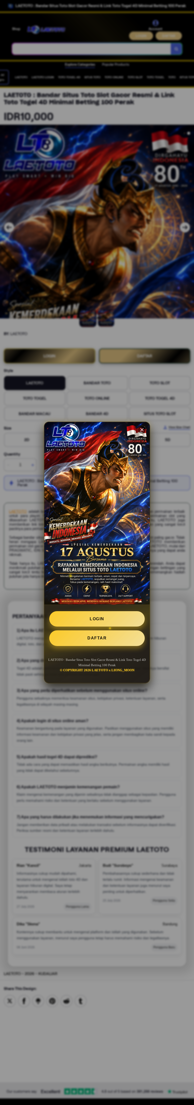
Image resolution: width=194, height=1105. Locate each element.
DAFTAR (97, 638)
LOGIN (97, 619)
